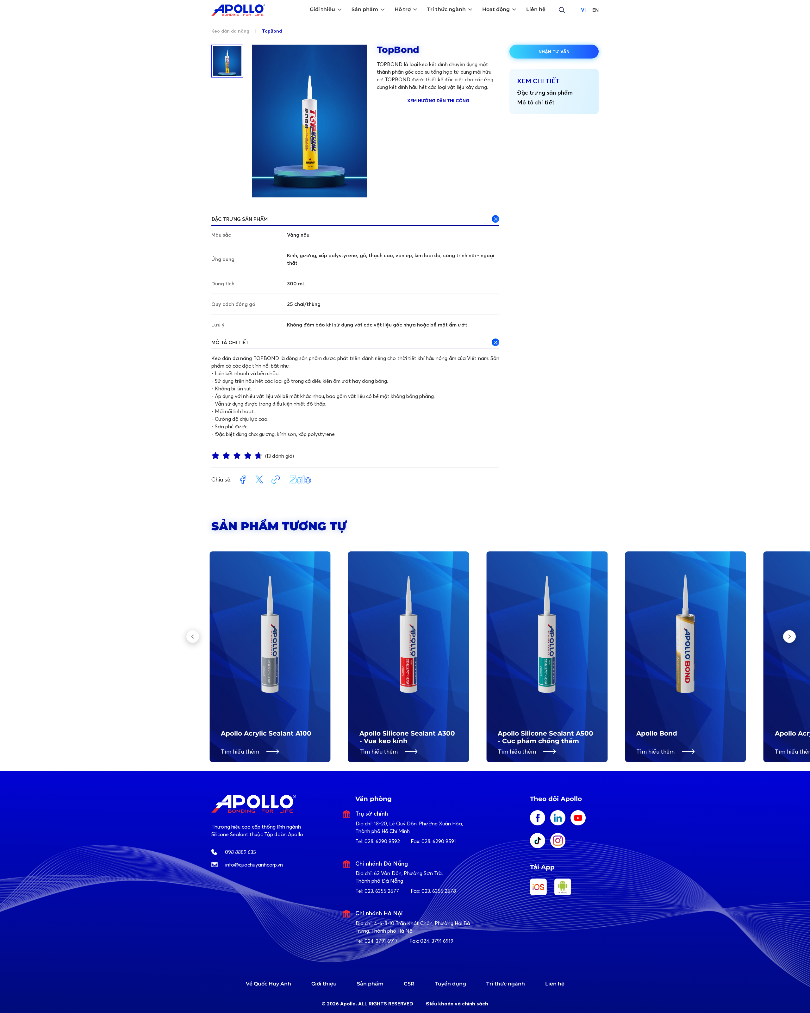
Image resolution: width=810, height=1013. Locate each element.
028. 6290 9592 (382, 841)
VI (583, 10)
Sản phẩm (370, 984)
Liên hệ (554, 984)
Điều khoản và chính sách (457, 1004)
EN (595, 10)
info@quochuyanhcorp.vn (254, 864)
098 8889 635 (240, 852)
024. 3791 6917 (381, 941)
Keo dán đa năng (231, 31)
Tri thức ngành (505, 984)
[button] (192, 636)
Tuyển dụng (450, 984)
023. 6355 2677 (381, 891)
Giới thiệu (324, 984)
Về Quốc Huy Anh (268, 984)
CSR (409, 984)
